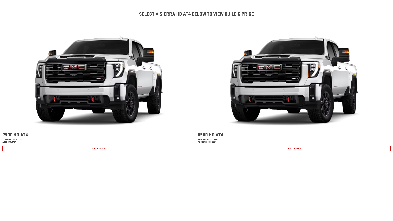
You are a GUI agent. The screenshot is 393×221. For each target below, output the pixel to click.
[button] (22, 139)
